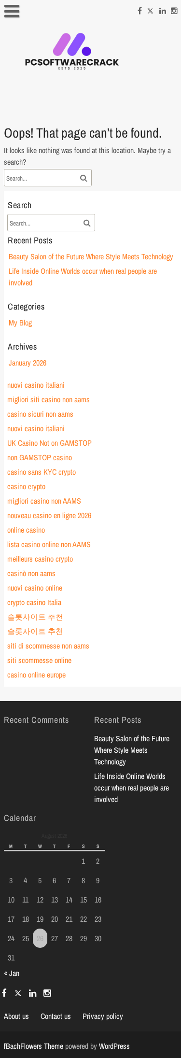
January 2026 (27, 362)
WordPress (114, 1046)
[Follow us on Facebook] (140, 9)
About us (16, 1016)
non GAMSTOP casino (39, 457)
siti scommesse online (39, 660)
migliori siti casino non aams (48, 399)
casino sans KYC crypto (41, 471)
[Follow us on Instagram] (174, 9)
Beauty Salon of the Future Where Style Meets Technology (91, 256)
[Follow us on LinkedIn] (162, 9)
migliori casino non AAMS (44, 500)
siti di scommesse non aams (48, 645)
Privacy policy (103, 1016)
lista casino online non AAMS (49, 544)
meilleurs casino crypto (40, 558)
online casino (26, 529)
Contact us (56, 1016)
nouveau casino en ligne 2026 (49, 515)
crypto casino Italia (34, 602)
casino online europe (36, 674)
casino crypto (26, 486)
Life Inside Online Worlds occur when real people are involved (131, 787)
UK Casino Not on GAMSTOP (49, 442)
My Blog (20, 322)
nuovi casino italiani (36, 385)
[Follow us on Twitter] (150, 9)
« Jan (11, 973)
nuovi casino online (34, 587)
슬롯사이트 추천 (35, 616)
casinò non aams (31, 573)
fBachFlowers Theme (33, 1046)
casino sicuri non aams (40, 414)
